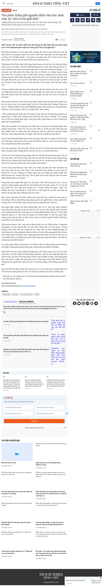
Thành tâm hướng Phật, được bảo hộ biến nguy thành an (79, 174)
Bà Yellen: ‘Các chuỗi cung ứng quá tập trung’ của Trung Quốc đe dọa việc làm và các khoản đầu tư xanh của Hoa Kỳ (51, 553)
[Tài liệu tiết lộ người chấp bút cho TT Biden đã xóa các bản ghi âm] (58, 324)
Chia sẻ (34, 421)
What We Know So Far (8, 463)
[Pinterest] (87, 304)
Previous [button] (66, 578)
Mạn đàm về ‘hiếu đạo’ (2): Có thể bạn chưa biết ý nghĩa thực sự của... (79, 184)
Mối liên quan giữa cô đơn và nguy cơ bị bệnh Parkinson (78, 73)
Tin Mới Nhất (75, 66)
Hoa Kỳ (14, 10)
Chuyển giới (6, 294)
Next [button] (67, 578)
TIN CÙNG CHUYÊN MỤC (10, 440)
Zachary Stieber (26, 301)
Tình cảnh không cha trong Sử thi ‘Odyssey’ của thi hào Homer (78, 129)
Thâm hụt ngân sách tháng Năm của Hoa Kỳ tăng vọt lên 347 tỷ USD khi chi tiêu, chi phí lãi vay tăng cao (51, 494)
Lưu (63, 39)
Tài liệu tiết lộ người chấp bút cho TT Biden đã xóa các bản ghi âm (26, 321)
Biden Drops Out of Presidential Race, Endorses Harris (77, 94)
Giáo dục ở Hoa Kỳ (26, 294)
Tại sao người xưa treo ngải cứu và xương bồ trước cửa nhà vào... (78, 194)
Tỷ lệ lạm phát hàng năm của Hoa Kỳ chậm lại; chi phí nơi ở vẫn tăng (79, 105)
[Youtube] (79, 304)
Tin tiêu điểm (6, 10)
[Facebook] (74, 304)
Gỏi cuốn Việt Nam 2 (77, 83)
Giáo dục (15, 294)
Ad (64, 427)
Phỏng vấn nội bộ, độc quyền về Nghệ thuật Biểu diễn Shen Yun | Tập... (79, 117)
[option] (83, 582)
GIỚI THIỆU (10, 3)
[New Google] (83, 303)
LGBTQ (37, 294)
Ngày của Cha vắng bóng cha (75, 580)
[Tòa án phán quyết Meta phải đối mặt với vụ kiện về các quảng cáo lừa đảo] (58, 338)
